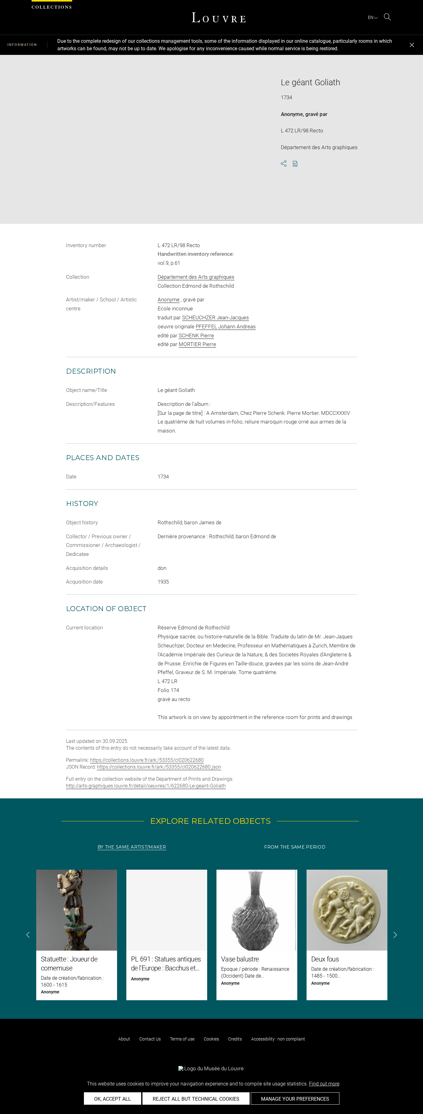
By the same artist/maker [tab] (132, 847)
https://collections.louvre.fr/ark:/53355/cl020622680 (147, 760)
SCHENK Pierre (196, 335)
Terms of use (182, 1038)
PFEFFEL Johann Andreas (226, 326)
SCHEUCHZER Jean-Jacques (215, 317)
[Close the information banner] (412, 45)
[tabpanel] (211, 935)
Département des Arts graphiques (196, 277)
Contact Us (150, 1038)
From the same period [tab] (294, 847)
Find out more (324, 1084)
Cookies (211, 1038)
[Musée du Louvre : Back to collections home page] (219, 17)
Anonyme (292, 114)
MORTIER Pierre (197, 344)
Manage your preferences (295, 1099)
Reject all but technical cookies (196, 1099)
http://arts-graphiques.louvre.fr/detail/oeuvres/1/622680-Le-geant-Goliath (146, 786)
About (124, 1038)
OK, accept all (112, 1099)
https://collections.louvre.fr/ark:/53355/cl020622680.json (159, 767)
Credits (235, 1038)
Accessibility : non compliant (278, 1038)
